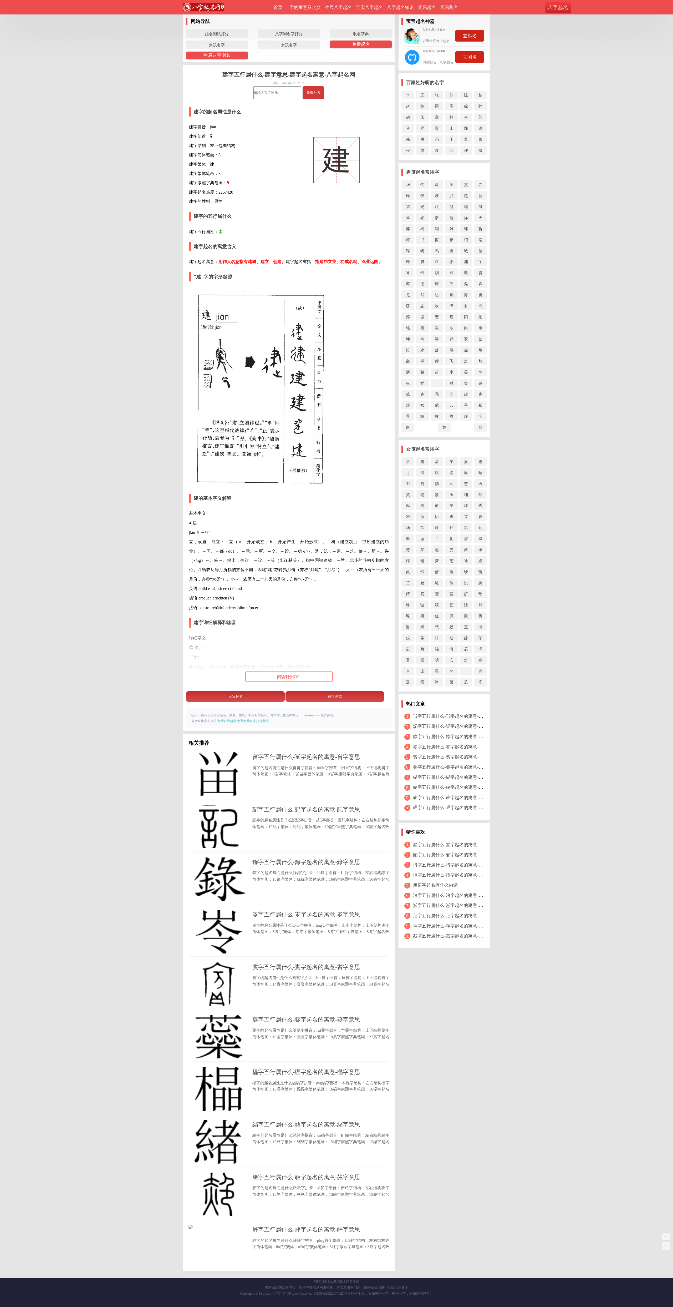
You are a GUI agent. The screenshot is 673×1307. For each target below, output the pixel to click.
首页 (277, 7)
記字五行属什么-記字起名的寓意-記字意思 (306, 809)
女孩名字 (289, 45)
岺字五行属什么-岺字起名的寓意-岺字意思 (306, 914)
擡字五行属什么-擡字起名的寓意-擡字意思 (455, 874)
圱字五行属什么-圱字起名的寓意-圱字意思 (455, 915)
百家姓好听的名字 (425, 82)
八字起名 (557, 7)
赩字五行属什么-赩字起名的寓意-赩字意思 (306, 1177)
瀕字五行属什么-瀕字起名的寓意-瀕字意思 (455, 905)
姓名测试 (335, 696)
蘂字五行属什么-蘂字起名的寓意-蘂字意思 (306, 1019)
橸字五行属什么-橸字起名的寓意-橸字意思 (306, 1072)
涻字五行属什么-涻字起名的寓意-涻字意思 (455, 895)
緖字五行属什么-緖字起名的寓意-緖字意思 (306, 1124)
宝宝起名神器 (420, 21)
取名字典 (361, 34)
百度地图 (336, 1281)
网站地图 (320, 1281)
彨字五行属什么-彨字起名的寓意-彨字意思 (455, 854)
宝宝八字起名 (369, 7)
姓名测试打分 (217, 34)
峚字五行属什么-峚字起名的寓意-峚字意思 (455, 844)
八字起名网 (280, 1293)
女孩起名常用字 (422, 449)
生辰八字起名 (338, 7)
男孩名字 (217, 45)
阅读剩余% (288, 676)
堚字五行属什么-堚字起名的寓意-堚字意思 (455, 926)
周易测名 (449, 7)
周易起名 (427, 7)
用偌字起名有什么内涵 (435, 885)
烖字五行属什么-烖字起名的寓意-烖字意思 (455, 935)
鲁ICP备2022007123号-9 (331, 1293)
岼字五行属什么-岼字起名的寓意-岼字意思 (306, 1229)
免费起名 (361, 44)
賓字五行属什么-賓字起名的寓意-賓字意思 (306, 967)
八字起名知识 (400, 7)
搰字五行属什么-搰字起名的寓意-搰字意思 (455, 864)
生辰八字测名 (216, 55)
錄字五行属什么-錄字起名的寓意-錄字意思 (306, 862)
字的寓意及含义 (305, 7)
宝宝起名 (235, 696)
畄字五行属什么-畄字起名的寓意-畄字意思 (306, 757)
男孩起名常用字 (422, 172)
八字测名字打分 (289, 34)
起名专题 (352, 1281)
